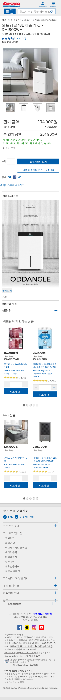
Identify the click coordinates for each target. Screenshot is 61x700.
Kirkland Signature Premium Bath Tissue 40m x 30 (42, 373)
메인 (4, 20)
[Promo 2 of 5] (27, 405)
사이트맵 (14, 613)
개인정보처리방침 (42, 613)
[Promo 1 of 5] (24, 405)
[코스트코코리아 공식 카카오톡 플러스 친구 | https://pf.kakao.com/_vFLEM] (27, 628)
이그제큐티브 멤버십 (16, 547)
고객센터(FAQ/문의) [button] (15, 578)
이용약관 (25, 613)
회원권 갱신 (11, 542)
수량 (4, 161)
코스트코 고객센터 (16, 511)
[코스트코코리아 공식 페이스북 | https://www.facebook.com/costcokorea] (20, 628)
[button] (53, 11)
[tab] (30, 525)
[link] (10, 177)
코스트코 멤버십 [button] (12, 533)
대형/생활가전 (15, 20)
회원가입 (10, 538)
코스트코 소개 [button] (11, 525)
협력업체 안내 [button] (11, 593)
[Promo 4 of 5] (34, 405)
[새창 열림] (7, 661)
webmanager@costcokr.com (19, 652)
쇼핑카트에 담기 (38, 161)
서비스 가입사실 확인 (14, 682)
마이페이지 (11, 556)
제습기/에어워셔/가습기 (46, 20)
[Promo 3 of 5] (30, 405)
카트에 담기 (16, 391)
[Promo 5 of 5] (37, 405)
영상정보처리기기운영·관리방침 (30, 616)
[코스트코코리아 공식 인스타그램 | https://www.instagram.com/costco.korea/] (34, 628)
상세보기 (7, 290)
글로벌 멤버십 (12, 571)
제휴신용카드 (12, 566)
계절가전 (28, 20)
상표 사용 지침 (30, 620)
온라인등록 (11, 552)
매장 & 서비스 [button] (11, 585)
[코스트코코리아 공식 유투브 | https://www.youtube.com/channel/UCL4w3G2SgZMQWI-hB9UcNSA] (41, 628)
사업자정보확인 (32, 655)
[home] (12, 4)
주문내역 (10, 561)
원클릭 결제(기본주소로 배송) (38, 169)
